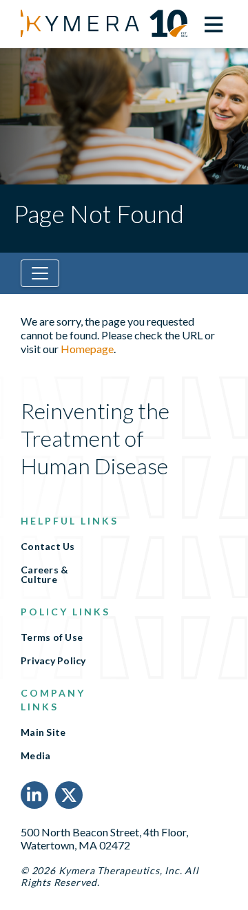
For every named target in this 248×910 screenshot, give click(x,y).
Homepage (87, 348)
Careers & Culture (44, 574)
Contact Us (48, 546)
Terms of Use (52, 637)
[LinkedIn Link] (34, 795)
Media (35, 756)
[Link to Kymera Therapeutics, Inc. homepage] (86, 23)
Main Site (43, 732)
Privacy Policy (53, 661)
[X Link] (69, 795)
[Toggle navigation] (40, 273)
